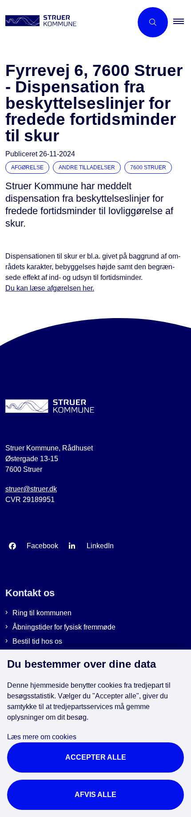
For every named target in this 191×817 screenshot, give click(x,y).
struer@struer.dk (31, 489)
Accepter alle (95, 757)
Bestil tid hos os (37, 641)
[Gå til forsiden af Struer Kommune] (66, 22)
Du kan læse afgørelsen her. (49, 288)
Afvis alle (95, 794)
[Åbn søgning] (153, 22)
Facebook (42, 546)
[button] (182, 22)
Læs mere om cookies (41, 737)
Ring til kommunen (42, 613)
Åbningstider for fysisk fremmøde (63, 627)
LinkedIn (100, 546)
